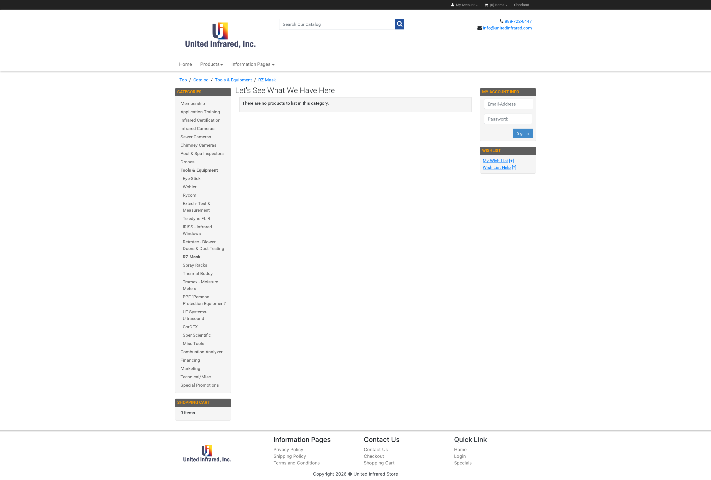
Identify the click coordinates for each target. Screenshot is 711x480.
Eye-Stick (192, 178)
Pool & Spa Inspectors (202, 153)
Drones (187, 161)
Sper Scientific (197, 335)
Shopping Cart (379, 463)
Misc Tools (193, 343)
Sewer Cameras (196, 136)
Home (185, 64)
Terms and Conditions (297, 463)
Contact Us (376, 449)
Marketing (190, 368)
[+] (498, 160)
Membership (193, 103)
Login (460, 456)
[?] (499, 167)
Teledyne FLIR (196, 218)
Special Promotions (200, 385)
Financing (190, 360)
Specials (463, 463)
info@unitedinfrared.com (507, 28)
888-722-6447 (518, 21)
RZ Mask (267, 79)
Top (183, 79)
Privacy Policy (288, 449)
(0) (496, 5)
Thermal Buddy (198, 273)
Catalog (201, 79)
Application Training (200, 111)
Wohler (189, 186)
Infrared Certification (201, 120)
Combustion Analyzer (201, 351)
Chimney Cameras (198, 145)
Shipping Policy (290, 456)
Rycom (189, 195)
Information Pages (251, 64)
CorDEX (190, 326)
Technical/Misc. (196, 376)
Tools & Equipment (233, 79)
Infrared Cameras (197, 128)
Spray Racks (195, 265)
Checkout (374, 456)
